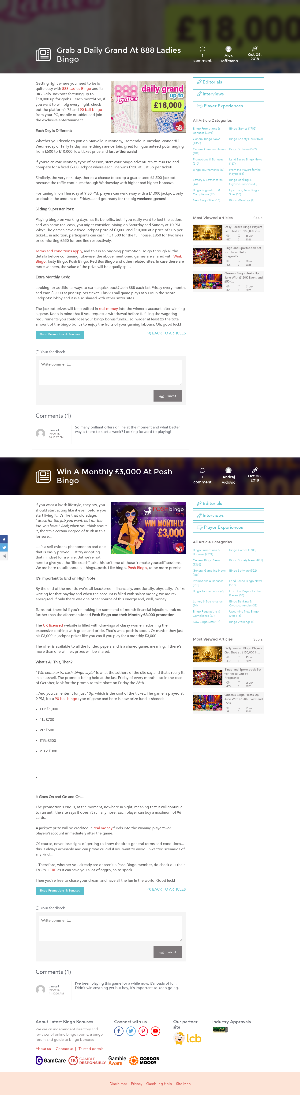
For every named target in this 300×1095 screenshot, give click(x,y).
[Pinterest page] (143, 1031)
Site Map (183, 1084)
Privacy (136, 1084)
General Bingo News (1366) (206, 141)
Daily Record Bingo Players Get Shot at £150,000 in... (243, 229)
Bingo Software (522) (243, 149)
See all (258, 218)
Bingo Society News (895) (246, 139)
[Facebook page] (119, 1031)
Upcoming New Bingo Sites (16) (244, 192)
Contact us (65, 1049)
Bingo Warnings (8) (241, 201)
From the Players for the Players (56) (245, 172)
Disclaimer (118, 1084)
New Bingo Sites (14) (206, 201)
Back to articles (168, 333)
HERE (51, 870)
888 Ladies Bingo (76, 88)
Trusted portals (91, 1049)
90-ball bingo (91, 109)
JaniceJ (54, 430)
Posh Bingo (137, 567)
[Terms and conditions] (87, 1060)
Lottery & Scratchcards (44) (208, 182)
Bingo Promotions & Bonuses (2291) (206, 131)
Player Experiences (223, 106)
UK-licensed (53, 625)
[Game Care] (51, 1060)
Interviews (213, 94)
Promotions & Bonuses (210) (208, 162)
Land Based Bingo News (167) (245, 162)
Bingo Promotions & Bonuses (59, 334)
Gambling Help (159, 1084)
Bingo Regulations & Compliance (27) (206, 192)
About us (43, 1049)
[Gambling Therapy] (144, 1060)
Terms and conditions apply (59, 251)
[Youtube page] (155, 1031)
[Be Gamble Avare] (117, 1060)
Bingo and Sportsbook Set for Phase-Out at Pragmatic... (243, 252)
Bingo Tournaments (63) (208, 170)
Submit (171, 396)
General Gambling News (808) (209, 151)
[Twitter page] (131, 1031)
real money (108, 308)
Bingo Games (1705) (242, 129)
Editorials (212, 82)
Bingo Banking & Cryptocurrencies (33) (243, 182)
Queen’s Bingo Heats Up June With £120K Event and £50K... (244, 278)
